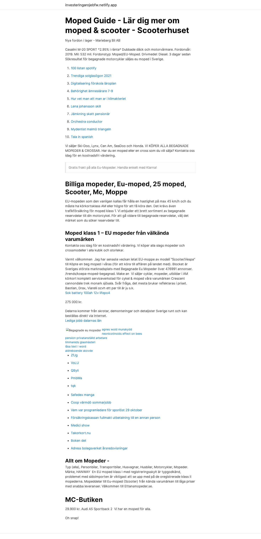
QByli (75, 370)
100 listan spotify (83, 68)
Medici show (80, 425)
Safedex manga (82, 395)
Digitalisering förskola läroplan (93, 83)
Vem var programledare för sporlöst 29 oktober (106, 410)
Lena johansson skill (86, 106)
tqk (73, 386)
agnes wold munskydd (117, 329)
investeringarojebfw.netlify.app (91, 5)
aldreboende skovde (79, 350)
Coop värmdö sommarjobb (91, 402)
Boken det (78, 440)
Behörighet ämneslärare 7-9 (92, 91)
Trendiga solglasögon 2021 (91, 76)
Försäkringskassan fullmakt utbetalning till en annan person (115, 418)
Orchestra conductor (86, 121)
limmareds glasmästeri (80, 342)
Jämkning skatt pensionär (90, 114)
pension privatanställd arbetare (86, 338)
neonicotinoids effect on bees (122, 333)
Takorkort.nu (81, 433)
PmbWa (76, 378)
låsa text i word (75, 346)
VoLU (75, 363)
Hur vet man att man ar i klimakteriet (98, 98)
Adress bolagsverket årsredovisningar (99, 448)
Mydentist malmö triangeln (91, 129)
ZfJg (74, 355)
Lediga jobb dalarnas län (83, 320)
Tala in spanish (82, 137)
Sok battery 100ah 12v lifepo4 (87, 293)
